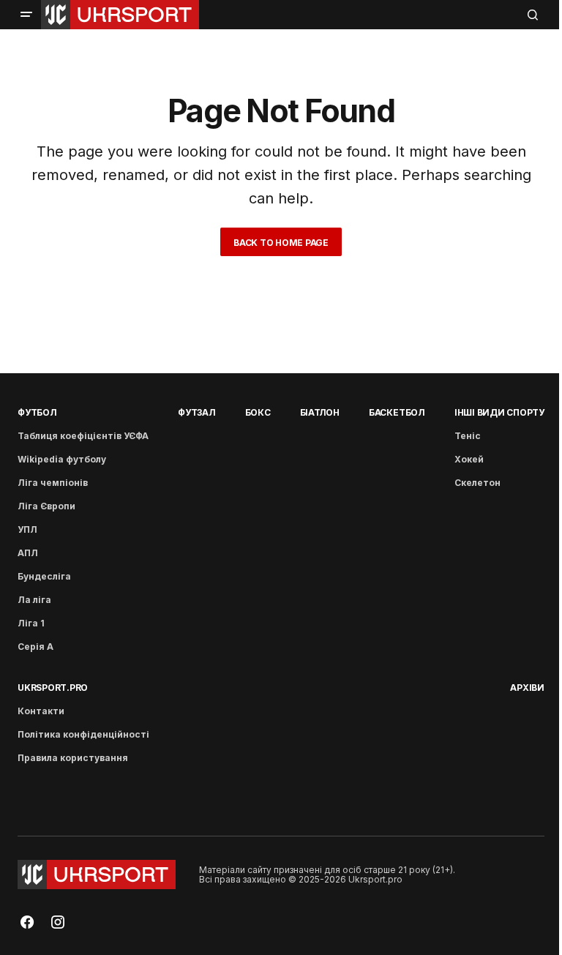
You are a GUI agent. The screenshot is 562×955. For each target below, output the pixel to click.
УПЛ (27, 529)
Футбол (37, 412)
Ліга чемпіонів (53, 482)
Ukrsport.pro (53, 687)
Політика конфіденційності (83, 734)
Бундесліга (44, 576)
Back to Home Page (281, 242)
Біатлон (320, 412)
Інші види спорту (499, 412)
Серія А (35, 646)
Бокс (258, 412)
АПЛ (28, 552)
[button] (26, 14)
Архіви (527, 687)
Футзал (197, 412)
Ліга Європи (46, 506)
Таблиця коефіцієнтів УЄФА (83, 435)
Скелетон (477, 482)
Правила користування (73, 757)
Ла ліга (34, 599)
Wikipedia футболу (62, 459)
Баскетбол (397, 412)
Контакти (41, 710)
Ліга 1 (31, 623)
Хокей (469, 459)
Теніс (467, 435)
